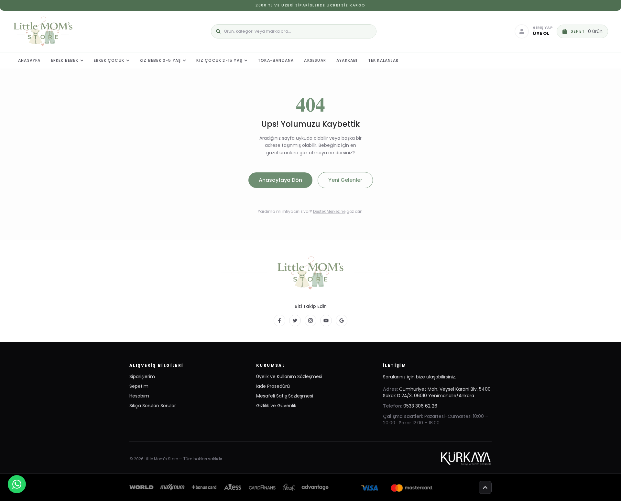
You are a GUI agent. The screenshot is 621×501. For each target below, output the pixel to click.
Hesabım (139, 396)
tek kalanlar (383, 60)
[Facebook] (279, 320)
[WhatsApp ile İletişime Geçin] (17, 484)
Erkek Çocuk (109, 60)
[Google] (341, 320)
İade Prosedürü (273, 386)
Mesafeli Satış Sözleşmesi (284, 396)
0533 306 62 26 (420, 406)
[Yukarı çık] (485, 487)
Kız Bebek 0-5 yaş (160, 60)
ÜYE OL (541, 33)
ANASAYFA (29, 60)
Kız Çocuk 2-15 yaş (219, 60)
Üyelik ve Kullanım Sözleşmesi (289, 376)
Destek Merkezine (329, 211)
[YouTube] (326, 320)
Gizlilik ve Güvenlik (276, 405)
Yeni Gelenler (345, 180)
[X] (295, 320)
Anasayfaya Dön (280, 180)
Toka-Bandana (276, 60)
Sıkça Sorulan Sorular (152, 405)
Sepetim (138, 386)
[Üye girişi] (522, 31)
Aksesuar (315, 60)
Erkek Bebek (64, 60)
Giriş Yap (543, 28)
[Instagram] (310, 320)
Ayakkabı (347, 60)
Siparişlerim (142, 376)
